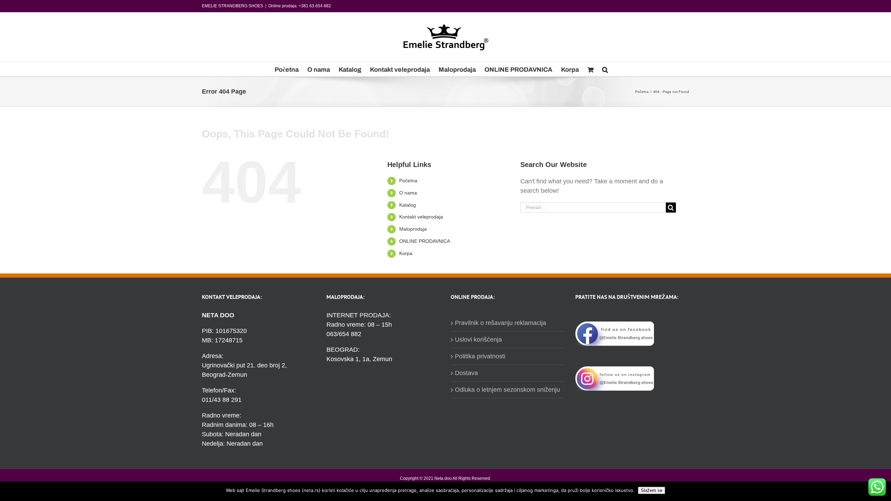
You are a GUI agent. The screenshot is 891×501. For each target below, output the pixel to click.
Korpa (405, 253)
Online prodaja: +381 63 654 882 (299, 5)
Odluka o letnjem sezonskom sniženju (507, 389)
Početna (408, 180)
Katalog (407, 205)
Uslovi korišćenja (478, 339)
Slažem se (651, 490)
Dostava (466, 372)
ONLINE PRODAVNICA (424, 241)
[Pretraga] (605, 69)
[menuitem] (287, 69)
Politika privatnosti (480, 356)
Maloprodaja (413, 229)
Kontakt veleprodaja (421, 217)
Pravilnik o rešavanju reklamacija (500, 322)
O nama (408, 193)
